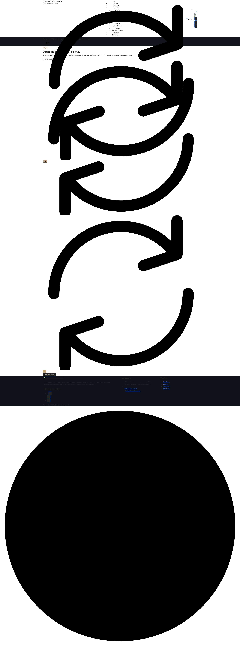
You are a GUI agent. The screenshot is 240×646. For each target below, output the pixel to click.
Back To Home (49, 375)
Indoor (165, 384)
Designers (166, 386)
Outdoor (166, 382)
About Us (166, 389)
